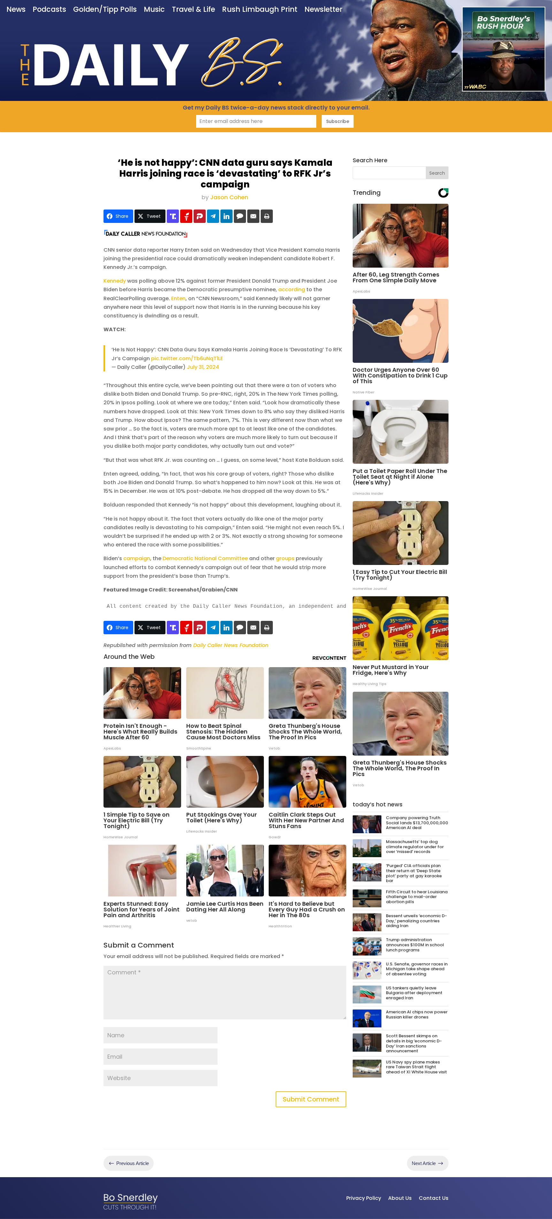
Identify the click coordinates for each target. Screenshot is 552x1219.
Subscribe (337, 121)
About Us (400, 1198)
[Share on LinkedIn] (226, 216)
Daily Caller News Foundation (230, 645)
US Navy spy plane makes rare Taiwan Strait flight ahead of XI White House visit (416, 1067)
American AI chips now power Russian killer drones (417, 1014)
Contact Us (433, 1198)
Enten (178, 298)
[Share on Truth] (173, 216)
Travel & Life (193, 10)
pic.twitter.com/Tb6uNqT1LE (187, 358)
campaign (136, 558)
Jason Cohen (229, 197)
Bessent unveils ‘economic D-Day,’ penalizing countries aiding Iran (416, 921)
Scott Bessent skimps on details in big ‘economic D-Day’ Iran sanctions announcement (414, 1043)
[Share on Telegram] (213, 216)
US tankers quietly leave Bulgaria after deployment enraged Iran (414, 993)
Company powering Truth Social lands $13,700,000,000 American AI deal (417, 823)
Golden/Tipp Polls (105, 10)
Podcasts (49, 10)
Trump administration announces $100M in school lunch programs (415, 945)
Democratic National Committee (205, 558)
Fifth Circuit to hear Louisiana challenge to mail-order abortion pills (417, 897)
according (291, 289)
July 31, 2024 (203, 367)
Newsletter (323, 10)
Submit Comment (311, 1099)
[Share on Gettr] (186, 216)
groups (285, 558)
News (16, 10)
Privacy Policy (363, 1198)
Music (154, 10)
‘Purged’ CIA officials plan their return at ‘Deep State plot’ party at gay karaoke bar (414, 873)
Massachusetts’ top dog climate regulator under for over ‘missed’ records (415, 847)
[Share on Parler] (200, 216)
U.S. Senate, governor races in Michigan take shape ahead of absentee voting (417, 969)
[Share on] (240, 216)
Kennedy (114, 281)
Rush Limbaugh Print (259, 10)
